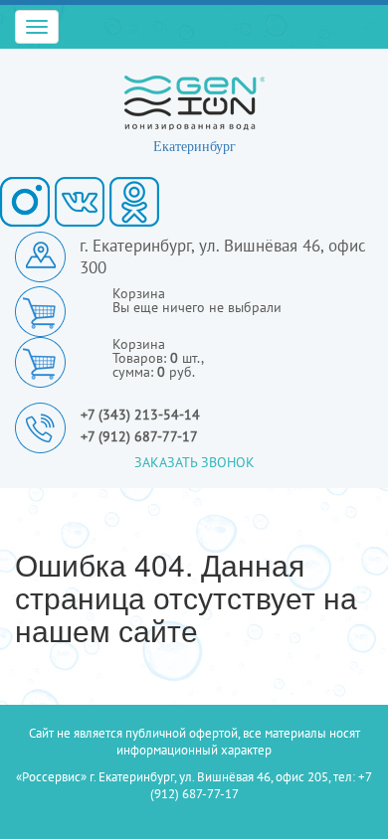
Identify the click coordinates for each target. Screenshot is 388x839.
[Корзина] (48, 361)
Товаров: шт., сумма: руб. (158, 358)
